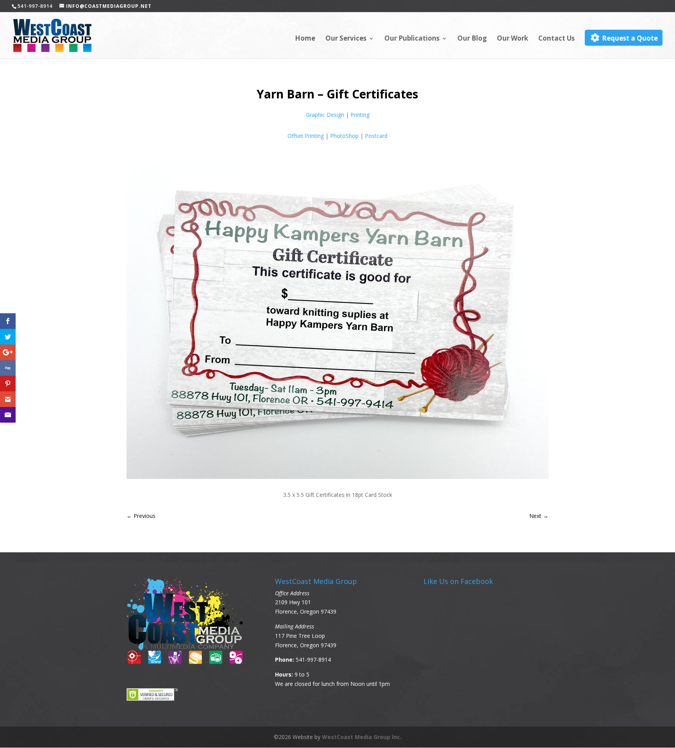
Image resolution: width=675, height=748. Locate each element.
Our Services (345, 39)
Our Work (512, 39)
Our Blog (472, 39)
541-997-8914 (313, 659)
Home (305, 39)
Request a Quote (629, 38)
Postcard (376, 135)
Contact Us (556, 39)
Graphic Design (325, 114)
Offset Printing (306, 135)
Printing (360, 114)
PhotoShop (344, 135)
